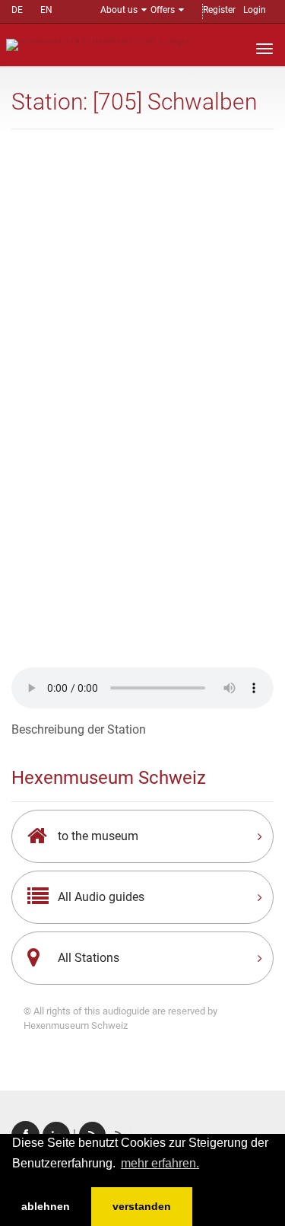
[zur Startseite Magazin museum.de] (97, 44)
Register (219, 10)
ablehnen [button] (45, 1206)
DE (17, 10)
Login (254, 10)
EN (46, 10)
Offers (162, 10)
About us (119, 10)
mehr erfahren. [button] (160, 1163)
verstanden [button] (141, 1206)
